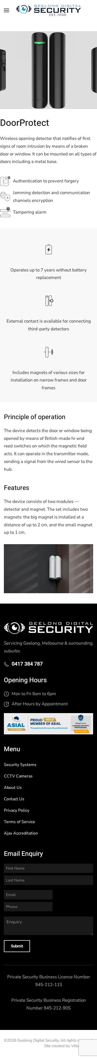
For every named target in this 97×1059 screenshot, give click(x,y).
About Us (13, 787)
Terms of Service (19, 822)
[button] (6, 10)
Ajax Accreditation (21, 833)
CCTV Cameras (18, 776)
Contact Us (14, 799)
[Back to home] (48, 10)
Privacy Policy (16, 810)
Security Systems (20, 765)
